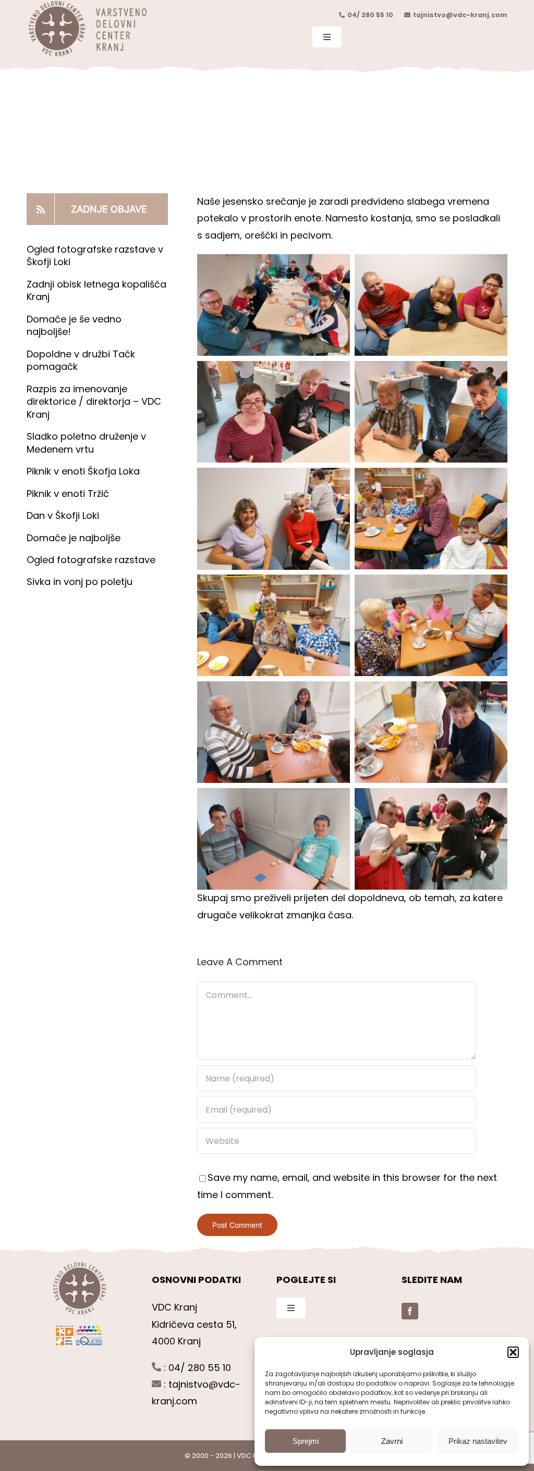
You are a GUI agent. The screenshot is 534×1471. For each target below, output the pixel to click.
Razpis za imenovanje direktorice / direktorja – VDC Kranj (94, 401)
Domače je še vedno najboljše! (74, 325)
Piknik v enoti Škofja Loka (83, 471)
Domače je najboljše (75, 537)
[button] (513, 1352)
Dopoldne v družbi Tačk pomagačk (81, 360)
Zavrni (392, 1441)
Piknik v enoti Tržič (69, 493)
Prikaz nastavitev (477, 1441)
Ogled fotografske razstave (91, 559)
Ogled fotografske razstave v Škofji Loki (95, 255)
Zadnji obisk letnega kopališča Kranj (96, 290)
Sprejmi (306, 1441)
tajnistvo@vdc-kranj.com (460, 14)
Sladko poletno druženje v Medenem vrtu (86, 442)
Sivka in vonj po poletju (79, 581)
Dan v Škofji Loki (63, 515)
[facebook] (410, 1311)
